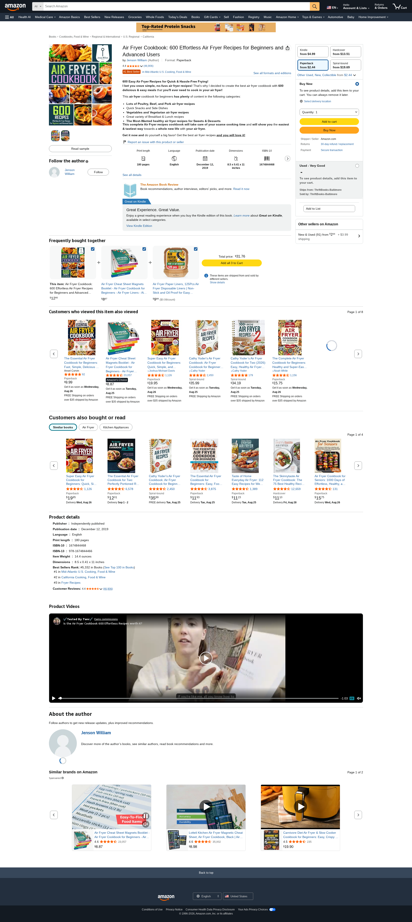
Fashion (238, 17)
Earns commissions (106, 619)
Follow (98, 172)
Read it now (241, 189)
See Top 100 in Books (119, 567)
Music (268, 17)
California (148, 36)
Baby (350, 17)
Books (195, 17)
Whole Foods (155, 17)
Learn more (242, 215)
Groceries (135, 17)
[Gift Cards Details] (220, 17)
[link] (124, 262)
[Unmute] (359, 698)
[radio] (313, 51)
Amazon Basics (69, 17)
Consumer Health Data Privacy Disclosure (210, 909)
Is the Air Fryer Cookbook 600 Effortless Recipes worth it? (102, 623)
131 (335, 489)
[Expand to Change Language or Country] (337, 8)
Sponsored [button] (55, 778)
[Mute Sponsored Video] (145, 824)
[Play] (52, 698)
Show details (217, 282)
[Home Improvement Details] (387, 17)
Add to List (313, 208)
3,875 (212, 489)
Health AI (24, 17)
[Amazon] (15, 6)
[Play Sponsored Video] (206, 807)
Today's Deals (177, 17)
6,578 (129, 489)
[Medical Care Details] (55, 17)
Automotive (335, 17)
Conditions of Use (152, 909)
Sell (226, 17)
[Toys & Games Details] (324, 17)
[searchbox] (176, 6)
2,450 (171, 489)
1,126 (88, 489)
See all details (132, 175)
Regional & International (106, 36)
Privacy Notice (174, 909)
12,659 (296, 489)
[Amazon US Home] (166, 898)
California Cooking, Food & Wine (83, 577)
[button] (9, 17)
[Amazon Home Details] (298, 17)
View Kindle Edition (139, 225)
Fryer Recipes (70, 582)
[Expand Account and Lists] (369, 8)
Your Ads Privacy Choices (253, 909)
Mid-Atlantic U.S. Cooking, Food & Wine (88, 571)
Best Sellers (92, 17)
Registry (253, 17)
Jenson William (137, 60)
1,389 (254, 489)
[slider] (198, 698)
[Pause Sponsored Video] (145, 816)
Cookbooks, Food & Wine (74, 36)
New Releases (114, 17)
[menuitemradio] (352, 698)
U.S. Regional (131, 36)
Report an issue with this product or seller (156, 142)
